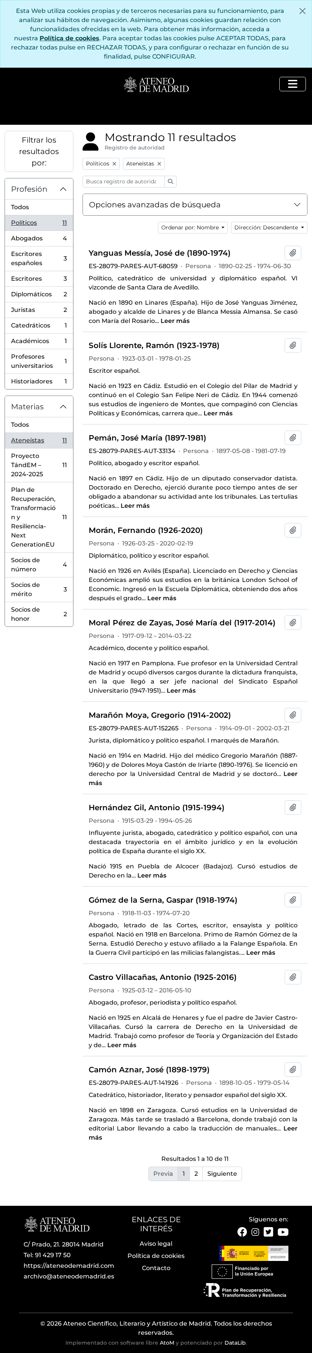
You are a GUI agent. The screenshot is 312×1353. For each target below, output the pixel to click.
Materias (27, 406)
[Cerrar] (302, 11)
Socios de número (39, 564)
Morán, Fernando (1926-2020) (146, 530)
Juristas (39, 312)
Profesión (29, 189)
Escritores (39, 281)
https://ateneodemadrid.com (69, 1265)
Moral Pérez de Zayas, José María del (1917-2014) (182, 622)
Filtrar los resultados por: (39, 151)
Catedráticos (39, 328)
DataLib (235, 1342)
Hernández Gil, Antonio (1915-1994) (156, 807)
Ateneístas (39, 442)
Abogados (39, 240)
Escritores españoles (39, 258)
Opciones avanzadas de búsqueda (155, 204)
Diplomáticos (39, 296)
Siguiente (222, 1173)
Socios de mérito (39, 589)
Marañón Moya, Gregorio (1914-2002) (160, 715)
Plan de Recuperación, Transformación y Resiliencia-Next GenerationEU (39, 517)
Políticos (39, 225)
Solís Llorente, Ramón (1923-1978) (154, 345)
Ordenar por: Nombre (190, 227)
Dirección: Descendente (266, 227)
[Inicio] (156, 84)
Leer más (175, 320)
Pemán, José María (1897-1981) (147, 437)
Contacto (156, 1268)
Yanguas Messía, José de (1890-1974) (160, 253)
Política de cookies (69, 38)
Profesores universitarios (39, 361)
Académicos (39, 343)
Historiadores (39, 383)
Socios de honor (39, 614)
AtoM (167, 1342)
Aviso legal (156, 1243)
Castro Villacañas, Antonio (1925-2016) (163, 977)
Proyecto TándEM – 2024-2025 (39, 465)
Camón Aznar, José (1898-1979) (149, 1069)
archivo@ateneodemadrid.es (69, 1276)
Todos (20, 207)
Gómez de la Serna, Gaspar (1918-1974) (163, 900)
